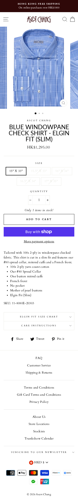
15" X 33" (16, 171)
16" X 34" (62, 171)
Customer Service (39, 365)
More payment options (39, 241)
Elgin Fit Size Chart (39, 316)
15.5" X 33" (39, 171)
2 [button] (40, 114)
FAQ (39, 358)
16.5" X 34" (28, 181)
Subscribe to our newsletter (39, 452)
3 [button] (43, 114)
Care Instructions (39, 325)
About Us (39, 417)
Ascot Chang (39, 120)
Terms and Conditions (39, 388)
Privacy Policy (39, 402)
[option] (39, 6)
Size (38, 163)
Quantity (39, 191)
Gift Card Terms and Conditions (39, 395)
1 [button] (36, 114)
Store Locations (39, 424)
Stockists (39, 431)
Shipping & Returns (39, 373)
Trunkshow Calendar (39, 439)
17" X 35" (51, 181)
